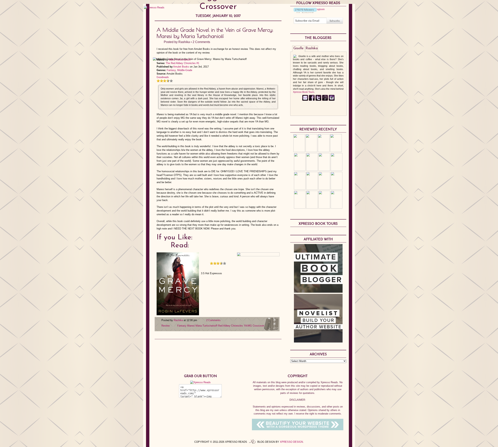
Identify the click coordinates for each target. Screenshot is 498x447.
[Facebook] (312, 100)
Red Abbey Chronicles (230, 325)
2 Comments (201, 42)
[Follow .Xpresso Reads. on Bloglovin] (305, 12)
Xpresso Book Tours (303, 92)
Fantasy (171, 70)
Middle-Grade (184, 70)
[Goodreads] (325, 100)
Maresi (191, 325)
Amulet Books (181, 66)
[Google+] (332, 100)
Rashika (184, 42)
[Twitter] (318, 100)
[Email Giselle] (305, 100)
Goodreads (163, 77)
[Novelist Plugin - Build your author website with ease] (318, 341)
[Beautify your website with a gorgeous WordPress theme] (297, 429)
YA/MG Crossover (254, 325)
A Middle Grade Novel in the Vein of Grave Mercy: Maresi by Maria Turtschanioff (215, 33)
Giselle (298, 48)
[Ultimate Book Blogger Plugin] (318, 291)
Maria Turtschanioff (180, 59)
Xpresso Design (291, 441)
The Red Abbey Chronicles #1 (182, 63)
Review (165, 325)
